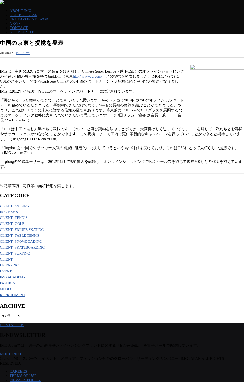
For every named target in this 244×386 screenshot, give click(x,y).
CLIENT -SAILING (14, 206)
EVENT (6, 271)
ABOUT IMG (20, 11)
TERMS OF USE (23, 376)
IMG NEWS (23, 53)
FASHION (7, 283)
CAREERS (18, 371)
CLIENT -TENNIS (13, 218)
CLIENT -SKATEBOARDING (22, 247)
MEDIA (6, 289)
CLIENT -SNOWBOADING (21, 241)
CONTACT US (12, 325)
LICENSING (9, 265)
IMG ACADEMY (13, 277)
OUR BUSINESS (23, 15)
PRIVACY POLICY (25, 380)
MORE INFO (10, 354)
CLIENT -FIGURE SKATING (22, 229)
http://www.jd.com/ (87, 76)
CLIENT (6, 259)
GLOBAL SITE (22, 32)
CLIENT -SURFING (15, 253)
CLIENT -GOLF (12, 224)
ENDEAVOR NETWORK (30, 19)
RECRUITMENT (12, 295)
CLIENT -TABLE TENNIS (20, 235)
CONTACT (19, 28)
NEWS (15, 23)
